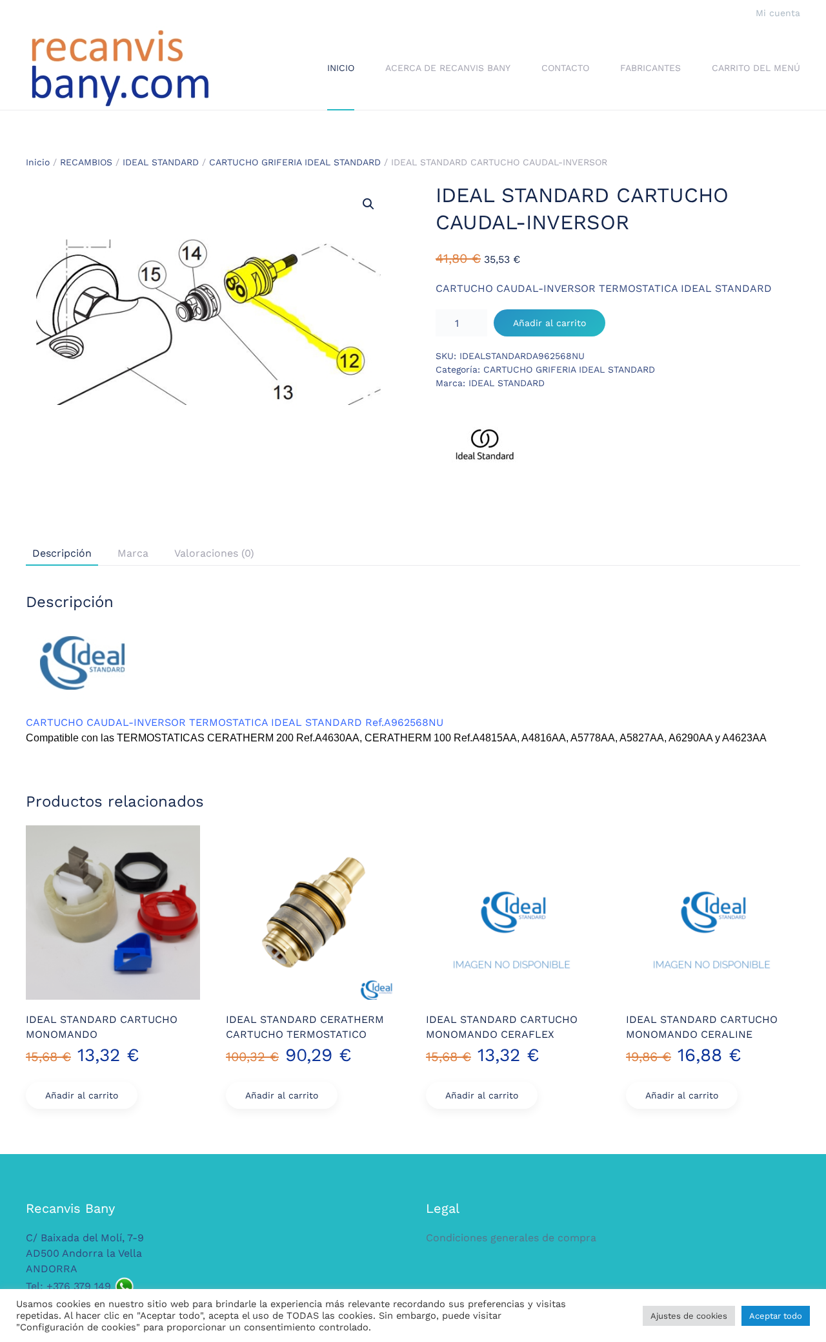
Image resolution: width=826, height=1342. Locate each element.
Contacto (565, 68)
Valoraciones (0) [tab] (214, 553)
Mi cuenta (778, 13)
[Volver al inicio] (119, 68)
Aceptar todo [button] (775, 1316)
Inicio (340, 68)
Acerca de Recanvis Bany (447, 68)
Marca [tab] (132, 553)
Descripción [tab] (62, 553)
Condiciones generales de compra (511, 1238)
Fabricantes (650, 68)
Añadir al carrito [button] (81, 1095)
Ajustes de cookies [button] (688, 1316)
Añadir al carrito (549, 323)
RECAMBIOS (86, 162)
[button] (368, 204)
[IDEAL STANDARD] (484, 448)
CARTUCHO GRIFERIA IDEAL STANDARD (295, 162)
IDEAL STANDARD (161, 162)
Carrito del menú (756, 68)
